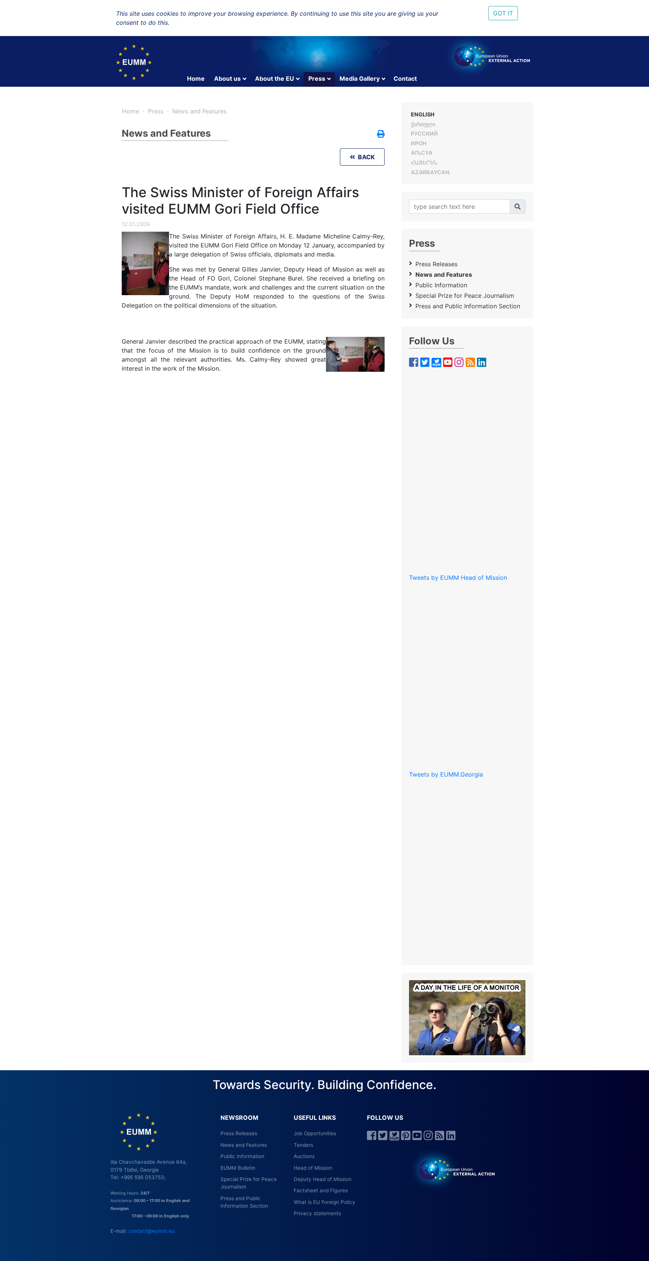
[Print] (381, 134)
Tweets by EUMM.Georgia (446, 774)
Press (316, 78)
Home (196, 78)
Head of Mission (313, 1168)
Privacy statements (317, 1213)
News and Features (199, 111)
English (423, 114)
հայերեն (424, 162)
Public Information (441, 285)
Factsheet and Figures (321, 1190)
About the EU (274, 78)
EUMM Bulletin (237, 1168)
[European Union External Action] (453, 1169)
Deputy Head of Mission (323, 1179)
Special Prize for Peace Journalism (464, 295)
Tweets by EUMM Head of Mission (458, 577)
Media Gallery (360, 78)
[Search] (517, 206)
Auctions (304, 1156)
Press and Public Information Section (467, 306)
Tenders (303, 1145)
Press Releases (436, 264)
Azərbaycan (430, 172)
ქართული (423, 124)
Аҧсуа (422, 152)
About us (227, 78)
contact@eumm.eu (151, 1231)
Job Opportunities (315, 1133)
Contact (405, 78)
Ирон (419, 143)
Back (365, 157)
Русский (424, 133)
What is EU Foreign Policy (324, 1202)
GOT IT (503, 13)
